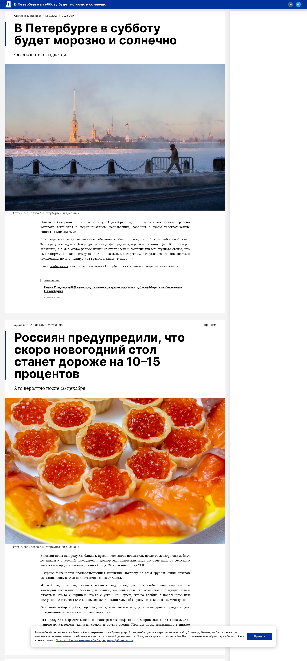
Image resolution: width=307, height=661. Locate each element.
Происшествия (52, 280)
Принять (259, 636)
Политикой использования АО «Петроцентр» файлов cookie (94, 640)
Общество (208, 325)
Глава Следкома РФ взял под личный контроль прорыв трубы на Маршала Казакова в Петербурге (113, 289)
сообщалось (59, 266)
